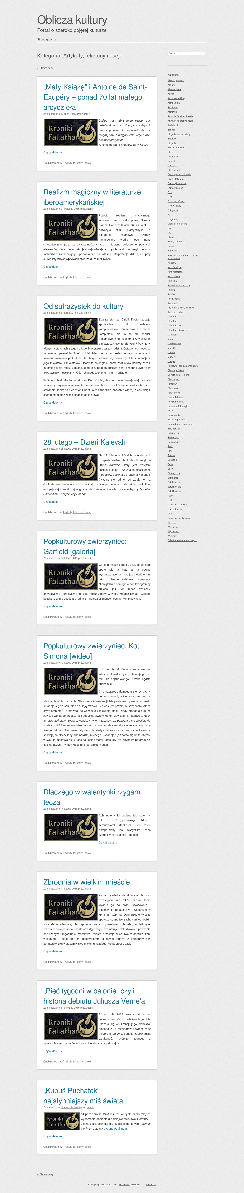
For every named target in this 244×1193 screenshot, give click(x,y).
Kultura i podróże (176, 312)
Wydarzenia (173, 527)
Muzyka (171, 356)
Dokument (173, 156)
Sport (170, 468)
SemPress (151, 1184)
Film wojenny (174, 205)
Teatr (170, 495)
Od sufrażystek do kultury (83, 305)
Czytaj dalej (52, 152)
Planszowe (173, 388)
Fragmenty (173, 219)
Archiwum (173, 107)
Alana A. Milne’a (116, 1128)
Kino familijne (174, 267)
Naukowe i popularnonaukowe (183, 365)
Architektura (174, 102)
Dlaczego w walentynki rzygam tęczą (91, 796)
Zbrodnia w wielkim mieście (86, 881)
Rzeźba (171, 455)
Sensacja (172, 459)
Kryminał (172, 303)
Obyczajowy (174, 379)
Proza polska (174, 415)
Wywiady (172, 536)
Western (172, 522)
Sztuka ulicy (174, 482)
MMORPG (173, 348)
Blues (170, 152)
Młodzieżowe (174, 343)
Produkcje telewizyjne (178, 406)
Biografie (172, 138)
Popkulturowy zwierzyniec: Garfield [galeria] (85, 546)
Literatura (172, 316)
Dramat (171, 161)
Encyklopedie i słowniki (179, 174)
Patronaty (172, 383)
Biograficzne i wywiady (179, 134)
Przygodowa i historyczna (180, 424)
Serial (170, 464)
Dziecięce (172, 165)
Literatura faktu (175, 325)
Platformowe (174, 392)
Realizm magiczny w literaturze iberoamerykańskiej (92, 196)
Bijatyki (171, 129)
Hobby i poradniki (176, 241)
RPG (170, 450)
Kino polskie (174, 276)
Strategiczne (174, 473)
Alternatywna (174, 89)
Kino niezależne (176, 271)
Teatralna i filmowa (177, 504)
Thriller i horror (175, 509)
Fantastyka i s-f (175, 187)
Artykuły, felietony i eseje (77, 163)
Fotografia (173, 210)
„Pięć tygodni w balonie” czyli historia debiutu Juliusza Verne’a (94, 995)
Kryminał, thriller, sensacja (181, 307)
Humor (171, 246)
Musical (171, 352)
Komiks (171, 289)
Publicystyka (174, 433)
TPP (170, 513)
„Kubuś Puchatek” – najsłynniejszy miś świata (83, 1095)
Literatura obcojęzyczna (179, 330)
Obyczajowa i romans (178, 374)
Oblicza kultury (72, 19)
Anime (171, 93)
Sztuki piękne (174, 486)
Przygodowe (174, 428)
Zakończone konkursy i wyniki (182, 540)
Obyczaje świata (176, 370)
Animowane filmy (176, 98)
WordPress (124, 1184)
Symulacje (173, 477)
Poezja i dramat (176, 397)
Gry (169, 228)
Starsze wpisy (45, 67)
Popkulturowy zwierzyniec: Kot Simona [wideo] (91, 650)
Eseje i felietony (176, 178)
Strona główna (46, 39)
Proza (170, 410)
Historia (171, 237)
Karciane (172, 262)
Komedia (172, 280)
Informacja (173, 250)
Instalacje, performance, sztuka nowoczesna (183, 256)
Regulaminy (174, 442)
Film (170, 192)
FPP (170, 214)
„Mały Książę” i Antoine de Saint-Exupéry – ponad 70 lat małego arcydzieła (95, 96)
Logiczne (172, 334)
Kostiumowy (174, 298)
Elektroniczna (174, 170)
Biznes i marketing (177, 147)
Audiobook (173, 125)
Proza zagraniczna (177, 419)
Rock (170, 446)
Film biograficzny (176, 201)
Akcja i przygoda (176, 80)
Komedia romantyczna (179, 285)
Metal (170, 339)
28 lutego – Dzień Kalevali (84, 441)
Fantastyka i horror (177, 183)
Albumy (171, 84)
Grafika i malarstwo (177, 223)
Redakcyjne (173, 437)
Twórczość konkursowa (179, 518)
